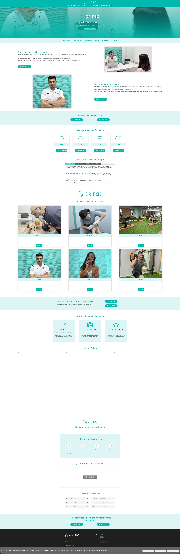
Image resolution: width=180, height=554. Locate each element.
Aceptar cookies (148, 550)
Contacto (108, 5)
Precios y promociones (94, 5)
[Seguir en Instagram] (104, 542)
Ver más (39, 245)
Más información (62, 150)
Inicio (68, 5)
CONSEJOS (97, 163)
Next (91, 416)
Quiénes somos (73, 5)
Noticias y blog (102, 5)
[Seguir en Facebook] (101, 542)
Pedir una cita (25, 66)
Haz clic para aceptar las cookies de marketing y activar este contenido (90, 477)
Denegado (160, 550)
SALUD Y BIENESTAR (88, 163)
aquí (106, 550)
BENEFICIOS (79, 163)
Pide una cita (90, 29)
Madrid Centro (71, 545)
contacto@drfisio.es (83, 451)
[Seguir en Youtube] (107, 542)
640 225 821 (104, 119)
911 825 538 (77, 119)
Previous (89, 416)
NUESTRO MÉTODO (70, 163)
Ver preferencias (173, 550)
